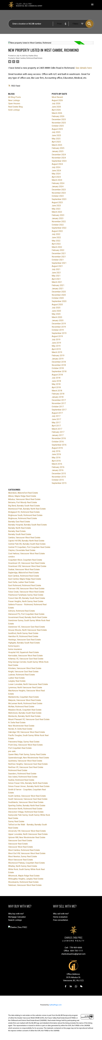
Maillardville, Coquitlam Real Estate (23, 697)
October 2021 (58, 260)
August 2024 (57, 164)
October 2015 (58, 480)
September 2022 (59, 228)
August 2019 (57, 336)
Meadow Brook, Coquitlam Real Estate (24, 710)
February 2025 (58, 148)
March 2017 (57, 429)
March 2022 (57, 247)
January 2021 (57, 288)
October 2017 (58, 406)
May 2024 (56, 173)
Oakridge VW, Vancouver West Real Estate (26, 732)
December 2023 (59, 189)
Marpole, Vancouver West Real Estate (24, 700)
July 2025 (56, 132)
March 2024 (57, 180)
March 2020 (57, 317)
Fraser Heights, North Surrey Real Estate (25, 601)
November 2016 (59, 438)
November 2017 (59, 403)
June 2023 (56, 205)
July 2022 (56, 234)
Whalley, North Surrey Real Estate (22, 866)
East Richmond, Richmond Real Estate (24, 585)
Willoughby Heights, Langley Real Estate (25, 879)
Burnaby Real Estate (17, 531)
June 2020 (56, 311)
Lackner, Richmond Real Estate (21, 674)
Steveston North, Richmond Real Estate (25, 808)
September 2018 (59, 371)
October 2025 (58, 126)
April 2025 (56, 142)
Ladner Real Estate (16, 678)
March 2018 (57, 390)
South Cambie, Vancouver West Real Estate (27, 796)
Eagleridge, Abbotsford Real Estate (23, 572)
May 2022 (56, 241)
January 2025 (57, 151)
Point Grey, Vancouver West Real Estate (25, 745)
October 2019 (58, 330)
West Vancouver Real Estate (20, 860)
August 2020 (57, 304)
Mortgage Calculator (17, 917)
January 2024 (57, 186)
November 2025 (59, 123)
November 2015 (59, 477)
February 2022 (58, 250)
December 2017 (59, 400)
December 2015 (59, 473)
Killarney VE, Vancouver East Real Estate (25, 659)
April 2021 (56, 279)
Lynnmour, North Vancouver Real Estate (25, 687)
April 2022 (56, 244)
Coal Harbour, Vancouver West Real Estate (26, 553)
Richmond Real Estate (17, 770)
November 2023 (59, 193)
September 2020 (59, 301)
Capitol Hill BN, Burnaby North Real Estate (26, 541)
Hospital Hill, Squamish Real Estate (23, 652)
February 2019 (58, 355)
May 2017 (56, 422)
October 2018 (58, 368)
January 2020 (57, 320)
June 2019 (56, 343)
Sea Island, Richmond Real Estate (22, 777)
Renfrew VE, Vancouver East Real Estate (25, 767)
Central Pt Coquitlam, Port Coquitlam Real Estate (29, 547)
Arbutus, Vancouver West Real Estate (24, 499)
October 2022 (58, 225)
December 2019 (59, 323)
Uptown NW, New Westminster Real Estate (26, 837)
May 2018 (56, 384)
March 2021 (57, 282)
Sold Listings (14, 110)
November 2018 (59, 365)
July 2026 (56, 103)
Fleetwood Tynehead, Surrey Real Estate (25, 595)
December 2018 (59, 362)
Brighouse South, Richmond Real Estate (25, 515)
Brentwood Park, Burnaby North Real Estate (27, 509)
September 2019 (59, 333)
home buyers (14, 646)
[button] (65, 986)
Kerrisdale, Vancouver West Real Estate (25, 655)
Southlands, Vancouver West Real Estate (25, 802)
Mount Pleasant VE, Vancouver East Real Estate (29, 719)
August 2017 (57, 413)
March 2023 (57, 212)
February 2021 (58, 285)
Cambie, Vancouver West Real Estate (24, 537)
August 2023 (57, 202)
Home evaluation (60, 917)
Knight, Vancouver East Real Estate (23, 671)
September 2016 (59, 445)
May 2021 (56, 276)
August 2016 (57, 448)
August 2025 (57, 129)
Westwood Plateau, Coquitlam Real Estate (26, 863)
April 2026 (56, 110)
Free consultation (60, 920)
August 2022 (57, 231)
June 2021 (56, 272)
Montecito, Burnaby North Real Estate (24, 716)
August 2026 (57, 100)
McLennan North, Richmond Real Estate (25, 703)
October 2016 (58, 441)
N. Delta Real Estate (17, 722)
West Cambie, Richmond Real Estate (29, 58)
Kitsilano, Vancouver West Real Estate (24, 668)
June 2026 (56, 107)
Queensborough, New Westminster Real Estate (28, 757)
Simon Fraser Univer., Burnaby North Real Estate (29, 786)
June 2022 (56, 237)
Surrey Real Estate (16, 821)
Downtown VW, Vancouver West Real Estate (27, 566)
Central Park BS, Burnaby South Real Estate (27, 544)
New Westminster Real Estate (21, 726)
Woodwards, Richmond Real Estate (23, 882)
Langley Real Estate (17, 681)
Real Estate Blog (15, 107)
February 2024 (58, 183)
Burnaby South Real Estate (19, 534)
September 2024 (59, 161)
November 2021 (59, 256)
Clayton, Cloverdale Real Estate (21, 550)
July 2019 (56, 339)
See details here (84, 68)
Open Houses (14, 103)
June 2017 (56, 419)
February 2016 (58, 467)
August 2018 (57, 375)
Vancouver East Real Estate (20, 840)
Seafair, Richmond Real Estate (21, 780)
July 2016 (56, 451)
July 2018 (56, 378)
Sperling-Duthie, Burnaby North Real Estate (26, 805)
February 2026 (58, 116)
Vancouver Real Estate (18, 844)
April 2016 (56, 461)
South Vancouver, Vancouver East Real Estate (27, 799)
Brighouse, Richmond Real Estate (22, 518)
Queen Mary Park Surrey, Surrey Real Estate (27, 754)
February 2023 (58, 215)
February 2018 (58, 394)
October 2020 (58, 298)
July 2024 (56, 167)
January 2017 (57, 435)
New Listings (14, 100)
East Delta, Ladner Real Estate (21, 582)
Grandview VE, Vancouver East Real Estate (26, 627)
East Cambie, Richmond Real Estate (23, 576)
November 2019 (59, 327)
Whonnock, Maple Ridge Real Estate (24, 875)
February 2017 (58, 432)
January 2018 (57, 397)
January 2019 (57, 359)
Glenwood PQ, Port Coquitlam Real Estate (26, 614)
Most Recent (57, 97)
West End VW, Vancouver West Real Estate (26, 853)
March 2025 (57, 145)
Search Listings (15, 920)
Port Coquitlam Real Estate (20, 748)
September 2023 (59, 199)
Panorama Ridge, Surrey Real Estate (23, 742)
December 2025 (59, 119)
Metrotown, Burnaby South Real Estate (24, 713)
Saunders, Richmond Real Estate (22, 773)
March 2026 (57, 113)
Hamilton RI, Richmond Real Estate (23, 636)
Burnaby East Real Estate (19, 521)
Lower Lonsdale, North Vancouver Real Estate (28, 684)
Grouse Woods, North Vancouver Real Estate (27, 630)
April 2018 (56, 387)
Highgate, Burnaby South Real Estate (24, 643)
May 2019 (56, 346)
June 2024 (56, 170)
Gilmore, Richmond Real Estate (21, 611)
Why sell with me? (61, 914)
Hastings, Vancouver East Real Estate (24, 639)
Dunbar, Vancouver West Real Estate (24, 569)
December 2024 (59, 154)
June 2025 (56, 135)
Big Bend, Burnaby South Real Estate (24, 505)
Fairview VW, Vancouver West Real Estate (26, 588)
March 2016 (57, 464)
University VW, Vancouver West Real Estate (27, 831)
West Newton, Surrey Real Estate (22, 856)
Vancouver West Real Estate (20, 847)
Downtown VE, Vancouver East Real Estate (26, 563)
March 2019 (57, 352)
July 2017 (56, 416)
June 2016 (56, 454)
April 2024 (56, 177)
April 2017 (56, 425)
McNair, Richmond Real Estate (21, 706)
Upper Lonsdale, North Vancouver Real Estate (28, 834)
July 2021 (56, 269)
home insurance (15, 649)
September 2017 (59, 410)
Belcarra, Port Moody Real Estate (22, 502)
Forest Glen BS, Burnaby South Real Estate (26, 598)
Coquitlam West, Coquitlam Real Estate (25, 560)
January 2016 (57, 470)
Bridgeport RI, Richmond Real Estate (24, 512)
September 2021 (59, 263)
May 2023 (56, 209)
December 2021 (59, 253)
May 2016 (56, 457)
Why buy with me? (16, 914)
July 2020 (56, 307)
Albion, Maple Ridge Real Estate (22, 496)
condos (11, 556)
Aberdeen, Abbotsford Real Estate (23, 493)
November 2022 (59, 221)
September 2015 (59, 483)
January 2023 (57, 218)
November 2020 (59, 295)
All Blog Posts (14, 97)
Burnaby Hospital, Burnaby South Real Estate (27, 525)
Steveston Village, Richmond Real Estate (26, 812)
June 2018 (56, 381)
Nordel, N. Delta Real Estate (20, 729)
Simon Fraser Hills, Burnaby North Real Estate (28, 783)
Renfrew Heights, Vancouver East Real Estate (28, 764)
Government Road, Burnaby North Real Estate (27, 617)
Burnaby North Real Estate (19, 528)
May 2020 (56, 314)
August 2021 (57, 266)
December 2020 (59, 292)
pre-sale (12, 751)
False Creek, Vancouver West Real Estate (26, 592)
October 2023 (58, 196)
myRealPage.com (55, 1005)
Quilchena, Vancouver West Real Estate (25, 761)
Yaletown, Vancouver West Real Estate (25, 885)
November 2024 (59, 158)
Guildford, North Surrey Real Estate (23, 633)
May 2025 (56, 138)
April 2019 (56, 349)
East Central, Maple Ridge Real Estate (24, 579)
